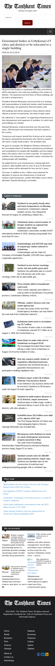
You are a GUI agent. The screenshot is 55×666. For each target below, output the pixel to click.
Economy (32, 634)
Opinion (31, 648)
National (31, 631)
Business (8, 638)
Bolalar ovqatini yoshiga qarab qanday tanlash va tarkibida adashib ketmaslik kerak (18, 539)
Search (27, 23)
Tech (6, 641)
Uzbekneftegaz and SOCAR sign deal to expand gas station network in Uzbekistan (34, 247)
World (6, 634)
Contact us (8, 657)
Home (6, 631)
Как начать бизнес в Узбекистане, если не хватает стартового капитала (19, 570)
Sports (30, 645)
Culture (31, 641)
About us (8, 653)
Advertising (9, 660)
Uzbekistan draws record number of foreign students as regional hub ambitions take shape (34, 225)
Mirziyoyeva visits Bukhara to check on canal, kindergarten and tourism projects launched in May (34, 437)
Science (7, 645)
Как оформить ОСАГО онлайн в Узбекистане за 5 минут (43, 562)
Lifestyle (7, 648)
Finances (32, 638)
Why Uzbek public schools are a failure (43, 536)
